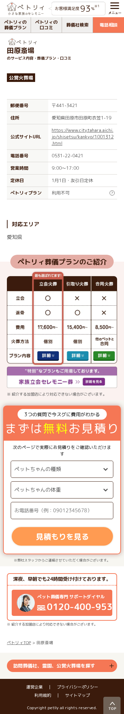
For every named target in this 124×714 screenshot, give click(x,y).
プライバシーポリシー (77, 687)
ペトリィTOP (19, 642)
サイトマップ (77, 695)
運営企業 (34, 687)
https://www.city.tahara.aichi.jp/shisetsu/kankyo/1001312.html (83, 136)
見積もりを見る (62, 536)
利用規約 (42, 695)
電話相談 (108, 25)
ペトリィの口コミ (46, 25)
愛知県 (14, 237)
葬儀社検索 (77, 25)
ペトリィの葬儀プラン (15, 25)
